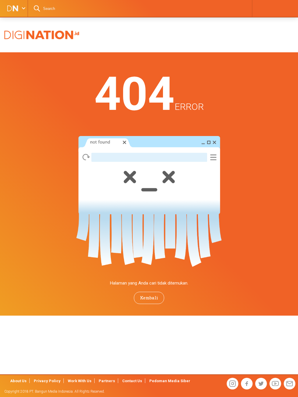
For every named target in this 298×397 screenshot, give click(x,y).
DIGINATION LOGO (10, 8)
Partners (107, 381)
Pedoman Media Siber (169, 381)
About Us (18, 381)
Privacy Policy (47, 381)
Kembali (149, 298)
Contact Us (132, 381)
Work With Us (79, 381)
